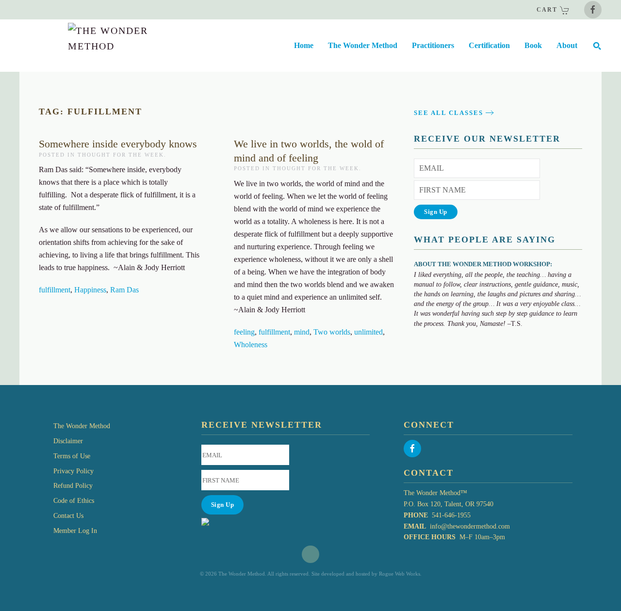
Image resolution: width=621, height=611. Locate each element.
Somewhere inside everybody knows (118, 144)
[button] (597, 45)
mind (302, 332)
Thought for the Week (121, 155)
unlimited (368, 332)
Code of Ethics (73, 500)
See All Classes (448, 112)
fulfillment (54, 290)
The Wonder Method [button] (362, 45)
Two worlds (331, 332)
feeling (244, 332)
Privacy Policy (73, 471)
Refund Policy (73, 485)
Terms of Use (71, 456)
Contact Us (68, 515)
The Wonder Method (81, 426)
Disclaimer (68, 441)
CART (548, 9)
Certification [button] (489, 45)
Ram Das (124, 290)
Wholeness (250, 344)
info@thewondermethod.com (470, 526)
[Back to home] (86, 45)
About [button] (566, 45)
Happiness (90, 290)
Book (533, 45)
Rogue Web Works (399, 574)
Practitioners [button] (433, 45)
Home (303, 45)
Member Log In (75, 530)
